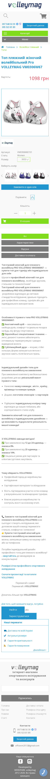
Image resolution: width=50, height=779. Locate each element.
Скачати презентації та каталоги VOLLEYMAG (19, 576)
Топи (4, 50)
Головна (10, 47)
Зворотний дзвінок (35, 25)
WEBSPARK (19, 770)
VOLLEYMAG (30, 594)
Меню (25, 39)
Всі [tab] (25, 236)
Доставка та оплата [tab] (25, 255)
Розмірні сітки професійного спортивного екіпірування (23, 567)
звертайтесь (9, 556)
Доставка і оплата (34, 705)
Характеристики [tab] (25, 242)
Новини (5, 713)
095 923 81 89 (8, 27)
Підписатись (25, 698)
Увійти (13, 609)
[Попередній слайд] (1, 176)
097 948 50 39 (8, 24)
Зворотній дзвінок (25, 739)
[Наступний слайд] (48, 176)
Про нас (5, 709)
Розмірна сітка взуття (36, 713)
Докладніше (39, 650)
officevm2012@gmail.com (27, 745)
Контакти (30, 718)
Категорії (25, 33)
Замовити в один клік (25, 187)
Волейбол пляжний (29, 47)
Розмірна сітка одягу (36, 709)
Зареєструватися (19, 616)
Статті (4, 718)
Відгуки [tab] (25, 249)
